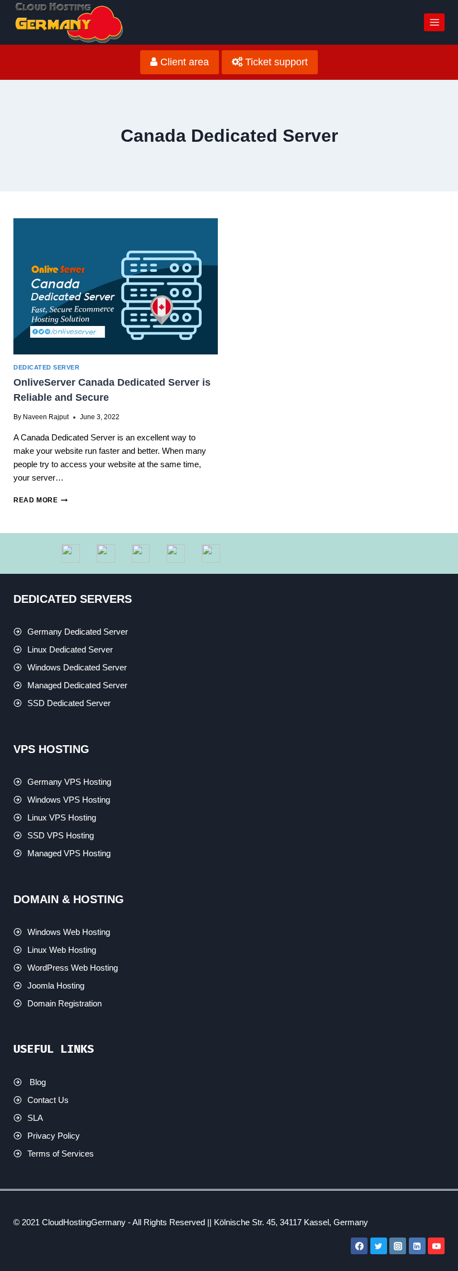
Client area (183, 62)
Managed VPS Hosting (69, 853)
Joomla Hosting (55, 985)
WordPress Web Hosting (72, 967)
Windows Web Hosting (68, 932)
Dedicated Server (46, 367)
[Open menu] (434, 22)
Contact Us (48, 1100)
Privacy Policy (53, 1135)
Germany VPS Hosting (69, 781)
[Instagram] (397, 1246)
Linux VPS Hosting (61, 817)
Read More (40, 500)
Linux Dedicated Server (70, 649)
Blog (38, 1082)
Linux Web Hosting (61, 950)
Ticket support (275, 62)
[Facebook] (359, 1246)
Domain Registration (64, 1003)
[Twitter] (378, 1246)
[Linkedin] (417, 1246)
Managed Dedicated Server (77, 685)
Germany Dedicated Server (77, 631)
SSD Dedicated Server (69, 703)
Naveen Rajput (46, 417)
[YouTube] (436, 1246)
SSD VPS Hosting (60, 835)
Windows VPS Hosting (68, 799)
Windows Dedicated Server (77, 667)
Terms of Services (60, 1153)
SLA (35, 1118)
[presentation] (115, 286)
